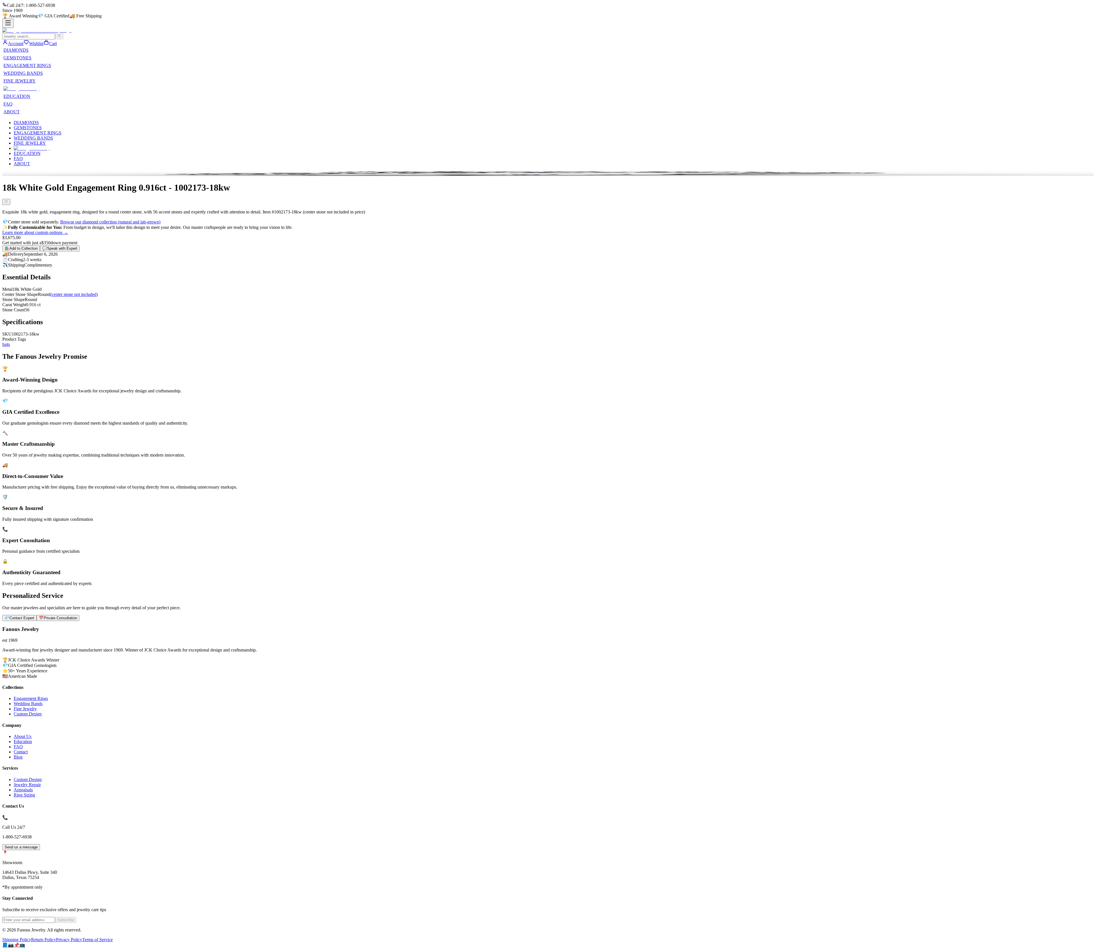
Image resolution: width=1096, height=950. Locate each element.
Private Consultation (58, 618)
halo (6, 344)
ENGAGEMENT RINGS (27, 65)
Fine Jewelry (25, 708)
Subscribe (65, 920)
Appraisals (23, 789)
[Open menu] (8, 23)
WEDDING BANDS (23, 73)
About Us (22, 736)
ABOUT (11, 111)
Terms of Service (97, 939)
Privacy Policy (69, 939)
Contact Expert (19, 618)
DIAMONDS (16, 50)
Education (23, 741)
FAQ (8, 104)
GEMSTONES (17, 57)
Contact (21, 751)
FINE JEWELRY (19, 80)
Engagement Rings (31, 698)
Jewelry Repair (27, 784)
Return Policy (43, 939)
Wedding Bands (28, 703)
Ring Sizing (24, 794)
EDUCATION (16, 96)
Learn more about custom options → (35, 232)
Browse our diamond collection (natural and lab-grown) (110, 221)
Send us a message (21, 847)
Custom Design (28, 713)
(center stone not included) (74, 294)
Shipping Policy (16, 939)
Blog (18, 757)
